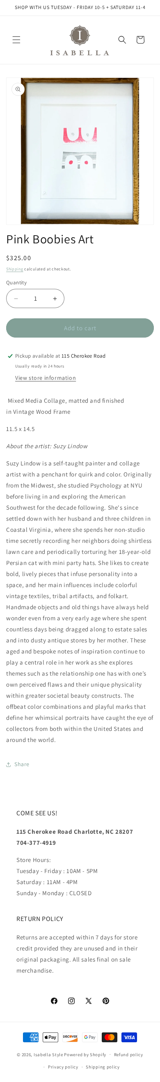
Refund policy (128, 1054)
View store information (45, 377)
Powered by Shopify (85, 1054)
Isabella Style (48, 1054)
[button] (16, 40)
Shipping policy (103, 1067)
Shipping (14, 269)
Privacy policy (63, 1067)
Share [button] (22, 764)
